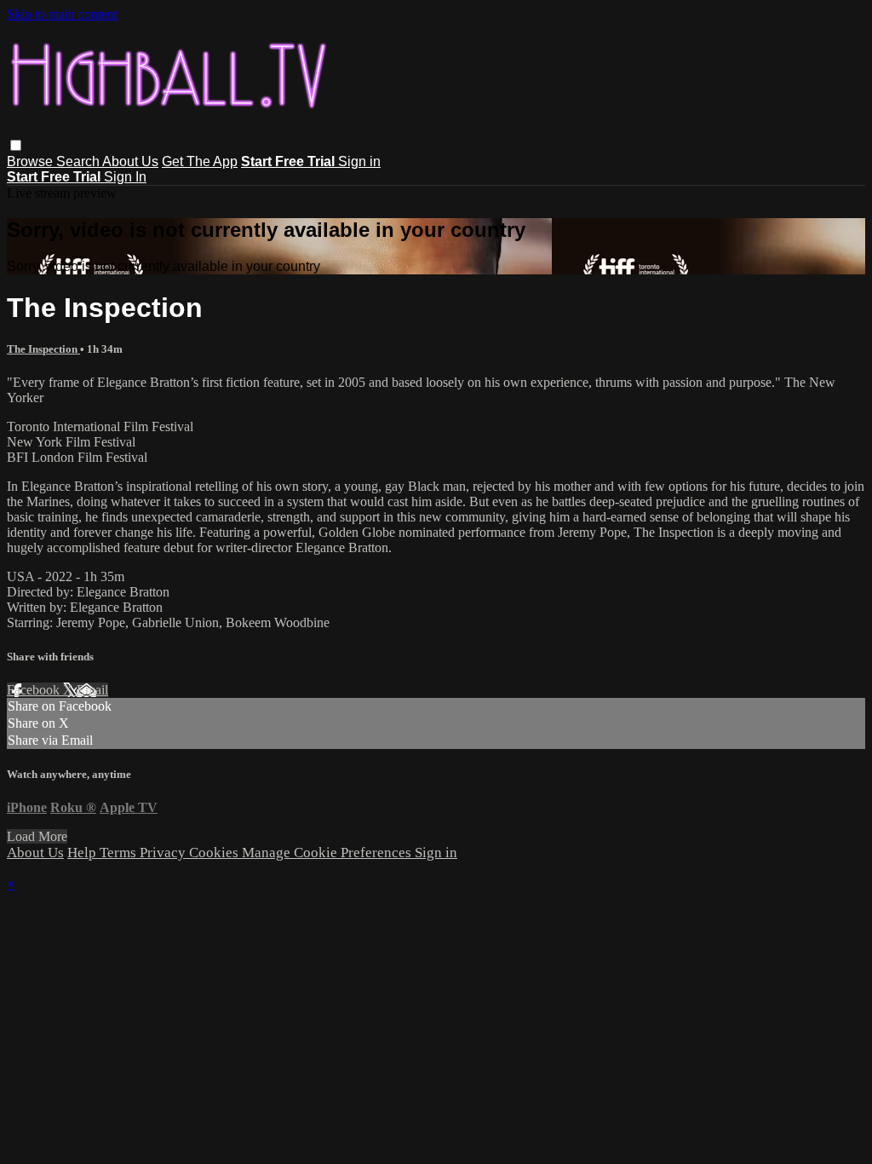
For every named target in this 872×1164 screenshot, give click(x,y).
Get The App (200, 161)
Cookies (215, 852)
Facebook (35, 690)
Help (83, 852)
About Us (130, 161)
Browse (31, 161)
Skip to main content (62, 14)
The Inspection (43, 349)
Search (79, 161)
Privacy (164, 852)
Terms (120, 852)
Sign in (359, 161)
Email (92, 690)
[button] (15, 145)
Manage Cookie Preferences (328, 852)
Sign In (125, 177)
